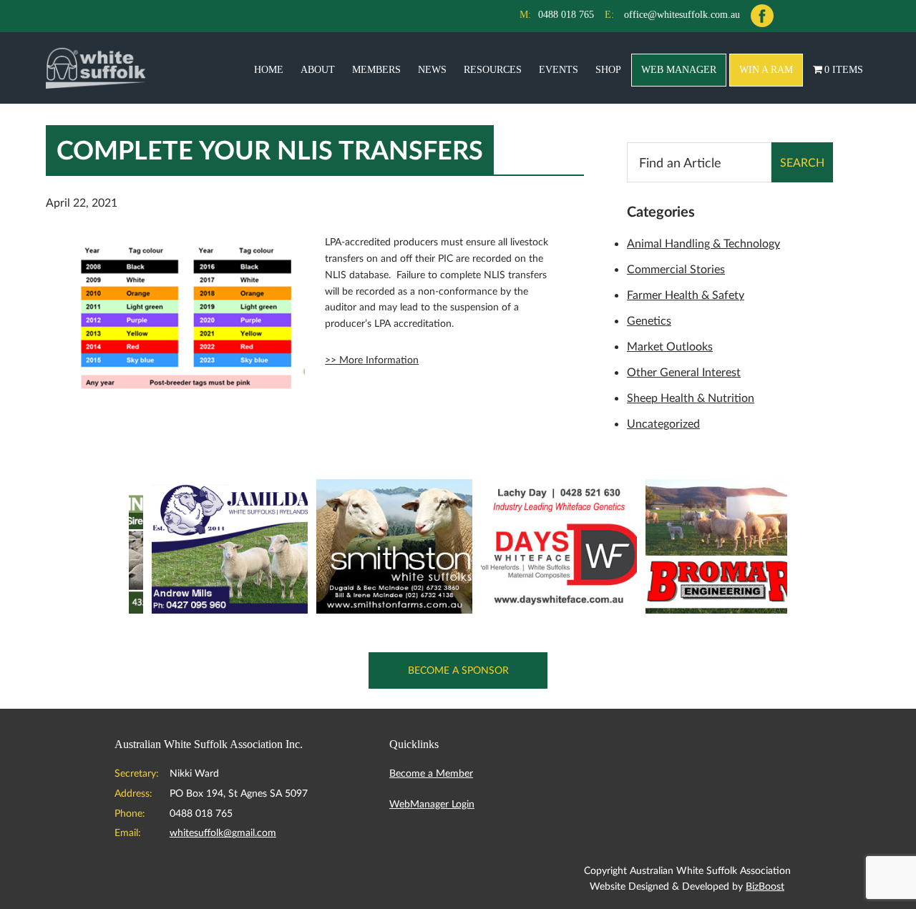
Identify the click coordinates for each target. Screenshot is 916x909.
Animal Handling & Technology (703, 243)
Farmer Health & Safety (685, 294)
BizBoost (765, 886)
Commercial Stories (676, 268)
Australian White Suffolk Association (96, 67)
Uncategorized (663, 423)
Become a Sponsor (458, 670)
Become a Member (431, 773)
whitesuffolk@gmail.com (223, 832)
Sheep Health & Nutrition (690, 397)
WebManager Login (431, 803)
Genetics (649, 320)
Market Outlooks (670, 346)
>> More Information (372, 359)
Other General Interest (684, 371)
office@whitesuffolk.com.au (682, 14)
